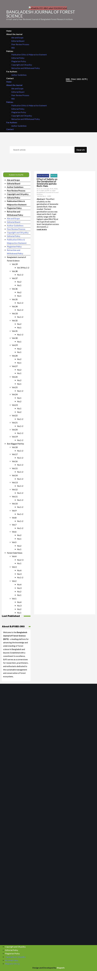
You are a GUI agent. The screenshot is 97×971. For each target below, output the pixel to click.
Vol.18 (15, 447)
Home (8, 31)
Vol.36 (15, 289)
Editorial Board (17, 41)
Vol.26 (15, 377)
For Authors (11, 71)
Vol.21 (15, 422)
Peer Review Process (20, 44)
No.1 (19, 285)
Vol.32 (15, 320)
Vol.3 (14, 567)
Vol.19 (15, 436)
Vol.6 (14, 531)
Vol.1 (14, 598)
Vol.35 (15, 299)
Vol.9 (14, 510)
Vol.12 (15, 489)
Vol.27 (15, 366)
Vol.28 (15, 355)
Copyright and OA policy (21, 65)
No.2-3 (20, 560)
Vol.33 (15, 313)
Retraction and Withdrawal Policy (25, 68)
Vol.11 (15, 496)
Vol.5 (14, 542)
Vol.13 (15, 482)
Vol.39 (15, 264)
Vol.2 (14, 581)
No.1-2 (20, 274)
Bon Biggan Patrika (15, 443)
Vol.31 (15, 331)
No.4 (19, 570)
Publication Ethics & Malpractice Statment (29, 54)
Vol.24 (15, 394)
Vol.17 (15, 454)
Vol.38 (15, 271)
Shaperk (61, 967)
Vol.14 (15, 475)
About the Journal (14, 34)
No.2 (19, 281)
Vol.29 (15, 345)
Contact (10, 78)
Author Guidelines (19, 75)
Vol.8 (14, 517)
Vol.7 (14, 524)
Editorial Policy (17, 58)
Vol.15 (15, 468)
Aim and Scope (17, 37)
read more (42, 229)
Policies (9, 51)
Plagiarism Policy (18, 61)
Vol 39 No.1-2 (23, 267)
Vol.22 (15, 415)
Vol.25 (15, 387)
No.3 (19, 574)
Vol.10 (15, 503)
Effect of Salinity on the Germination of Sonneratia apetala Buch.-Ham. (47, 182)
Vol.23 (15, 405)
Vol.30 (15, 338)
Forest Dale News (14, 553)
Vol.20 (15, 429)
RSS (13, 48)
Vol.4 (14, 556)
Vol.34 (15, 306)
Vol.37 (15, 278)
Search (81, 150)
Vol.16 (15, 461)
